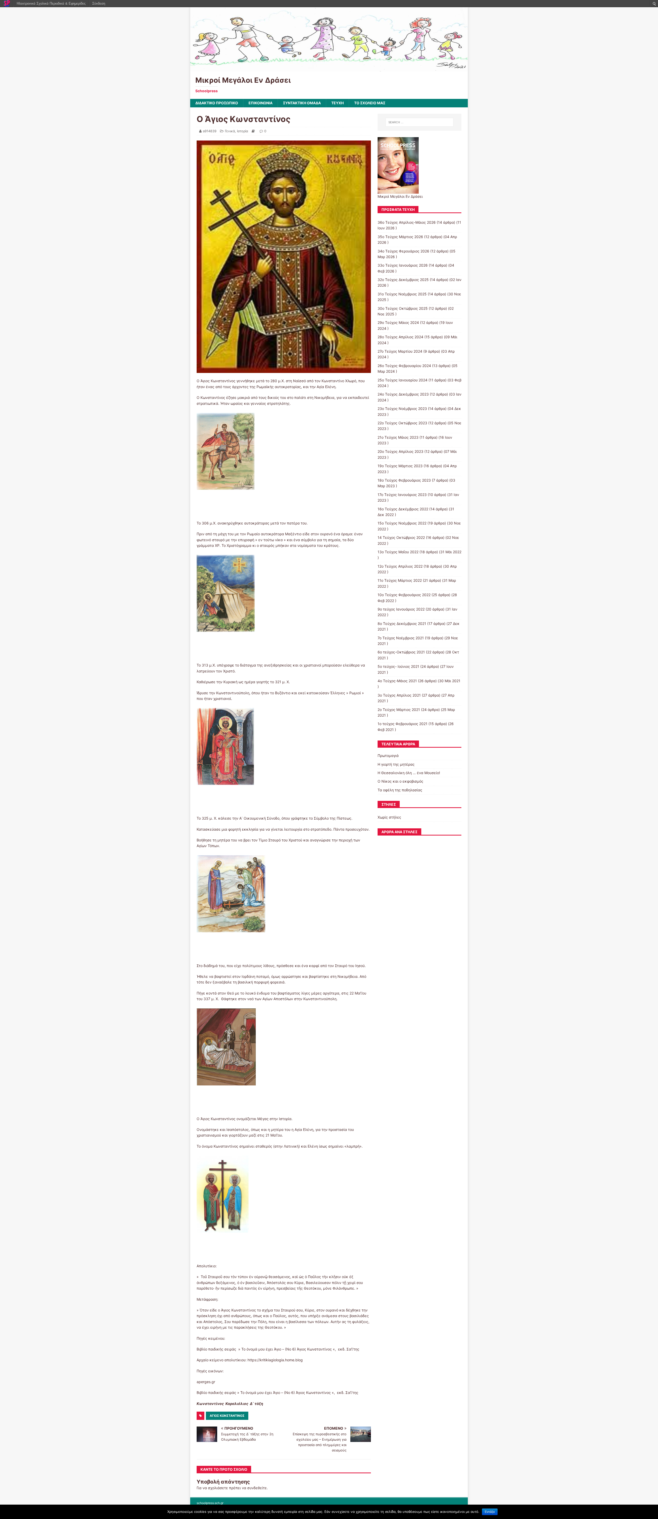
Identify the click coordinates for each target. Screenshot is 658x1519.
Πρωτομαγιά (388, 755)
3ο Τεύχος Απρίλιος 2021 (399, 695)
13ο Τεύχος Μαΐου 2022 (398, 552)
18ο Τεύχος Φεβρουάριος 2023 (404, 480)
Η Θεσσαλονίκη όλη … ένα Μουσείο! (409, 773)
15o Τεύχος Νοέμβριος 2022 (402, 523)
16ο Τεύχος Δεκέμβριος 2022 (403, 509)
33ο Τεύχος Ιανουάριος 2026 (403, 265)
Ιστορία (242, 131)
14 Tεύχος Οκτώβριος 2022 (401, 537)
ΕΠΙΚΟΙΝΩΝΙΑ (260, 103)
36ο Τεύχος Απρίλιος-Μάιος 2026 (407, 222)
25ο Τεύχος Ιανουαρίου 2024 (402, 380)
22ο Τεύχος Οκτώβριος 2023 (402, 423)
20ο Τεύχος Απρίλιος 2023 (400, 451)
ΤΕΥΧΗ (337, 103)
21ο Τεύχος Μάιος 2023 (398, 437)
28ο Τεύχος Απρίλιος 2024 (400, 337)
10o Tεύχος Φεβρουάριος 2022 (404, 595)
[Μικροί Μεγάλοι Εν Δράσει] (329, 68)
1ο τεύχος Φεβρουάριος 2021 (402, 723)
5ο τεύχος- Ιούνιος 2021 (398, 666)
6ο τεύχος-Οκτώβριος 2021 (401, 652)
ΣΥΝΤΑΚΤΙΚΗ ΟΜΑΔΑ (302, 103)
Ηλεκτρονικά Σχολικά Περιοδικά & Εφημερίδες (51, 3)
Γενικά (230, 131)
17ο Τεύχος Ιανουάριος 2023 (402, 494)
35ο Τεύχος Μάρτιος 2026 (400, 237)
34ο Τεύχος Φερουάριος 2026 (403, 251)
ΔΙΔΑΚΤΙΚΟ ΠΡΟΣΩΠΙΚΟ (216, 103)
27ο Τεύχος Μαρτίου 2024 (400, 351)
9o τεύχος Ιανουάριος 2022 (401, 609)
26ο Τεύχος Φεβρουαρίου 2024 (404, 365)
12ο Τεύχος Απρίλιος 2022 (400, 566)
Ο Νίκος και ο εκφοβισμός (400, 781)
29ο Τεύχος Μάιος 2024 (398, 322)
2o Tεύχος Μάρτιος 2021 (399, 709)
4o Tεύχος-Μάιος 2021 (397, 681)
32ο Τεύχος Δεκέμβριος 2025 (403, 279)
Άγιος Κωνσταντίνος (227, 1416)
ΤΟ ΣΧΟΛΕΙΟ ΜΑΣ (369, 103)
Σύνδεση (98, 3)
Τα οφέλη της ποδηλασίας (400, 790)
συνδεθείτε (257, 1488)
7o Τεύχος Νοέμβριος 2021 (401, 638)
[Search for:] (419, 122)
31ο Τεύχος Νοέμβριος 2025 (402, 294)
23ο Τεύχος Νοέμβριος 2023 (402, 408)
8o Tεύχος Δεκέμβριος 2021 (402, 623)
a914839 (209, 131)
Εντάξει (490, 1512)
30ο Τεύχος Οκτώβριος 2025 (403, 308)
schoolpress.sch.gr (210, 1503)
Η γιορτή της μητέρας (396, 764)
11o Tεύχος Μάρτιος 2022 (400, 580)
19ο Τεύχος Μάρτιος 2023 (400, 466)
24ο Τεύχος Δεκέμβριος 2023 (403, 394)
